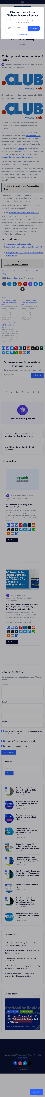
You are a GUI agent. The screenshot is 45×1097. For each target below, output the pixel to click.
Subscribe (34, 28)
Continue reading (22, 34)
